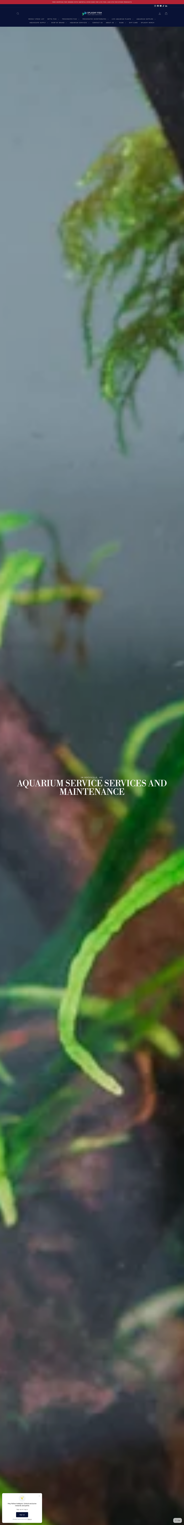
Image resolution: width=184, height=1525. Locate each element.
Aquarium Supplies (145, 19)
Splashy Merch (147, 23)
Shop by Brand (58, 23)
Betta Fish (52, 19)
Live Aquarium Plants (122, 19)
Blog (121, 23)
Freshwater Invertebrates (95, 19)
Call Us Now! (107, 800)
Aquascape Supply (38, 23)
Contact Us (98, 23)
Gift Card (133, 23)
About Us (110, 23)
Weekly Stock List (36, 19)
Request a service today (81, 800)
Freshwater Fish (70, 19)
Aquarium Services (79, 23)
